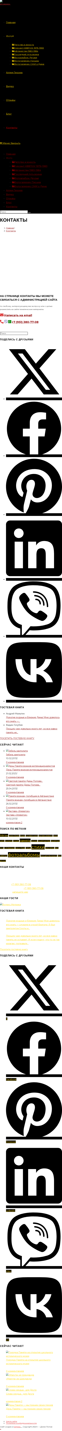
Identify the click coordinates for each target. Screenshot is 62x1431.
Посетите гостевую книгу (14, 949)
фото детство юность (48, 856)
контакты (8, 841)
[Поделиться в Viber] (34, 636)
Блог (9, 202)
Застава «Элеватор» (16, 815)
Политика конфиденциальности (21, 1423)
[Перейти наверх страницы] (0, 1429)
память (25, 840)
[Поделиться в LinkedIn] (34, 579)
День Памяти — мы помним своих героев (28, 1409)
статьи (28, 848)
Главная (10, 154)
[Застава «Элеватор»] (18, 811)
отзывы (16, 841)
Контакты (11, 206)
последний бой (44, 841)
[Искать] (29, 212)
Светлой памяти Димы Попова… (23, 785)
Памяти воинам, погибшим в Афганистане (29, 800)
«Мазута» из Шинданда (19, 1378)
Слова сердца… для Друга (20, 1394)
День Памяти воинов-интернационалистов (29, 769)
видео (22, 836)
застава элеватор (46, 836)
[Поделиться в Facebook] (34, 455)
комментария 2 (14, 822)
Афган (4, 835)
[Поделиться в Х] (34, 399)
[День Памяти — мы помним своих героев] (29, 1405)
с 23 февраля (9, 848)
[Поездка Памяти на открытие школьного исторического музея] (34, 1356)
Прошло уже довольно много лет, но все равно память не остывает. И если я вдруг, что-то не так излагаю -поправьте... (33, 940)
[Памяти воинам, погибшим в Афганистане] (30, 796)
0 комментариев (15, 762)
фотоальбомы (24, 854)
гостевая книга (32, 836)
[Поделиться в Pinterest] (34, 514)
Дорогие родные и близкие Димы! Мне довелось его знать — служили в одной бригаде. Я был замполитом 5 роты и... (33, 924)
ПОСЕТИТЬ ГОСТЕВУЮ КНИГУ (17, 738)
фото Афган (49, 848)
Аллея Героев (14, 190)
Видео (10, 194)
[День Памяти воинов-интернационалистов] (30, 766)
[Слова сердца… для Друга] (21, 1390)
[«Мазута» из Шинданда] (20, 1375)
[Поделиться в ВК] (34, 701)
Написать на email (18, 315)
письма (34, 841)
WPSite (17, 1427)
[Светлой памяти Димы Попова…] (24, 781)
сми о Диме (20, 848)
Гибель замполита (15, 754)
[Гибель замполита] (17, 751)
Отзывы (10, 198)
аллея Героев (14, 836)
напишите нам (20, 892)
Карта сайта (11, 1421)
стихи (38, 847)
